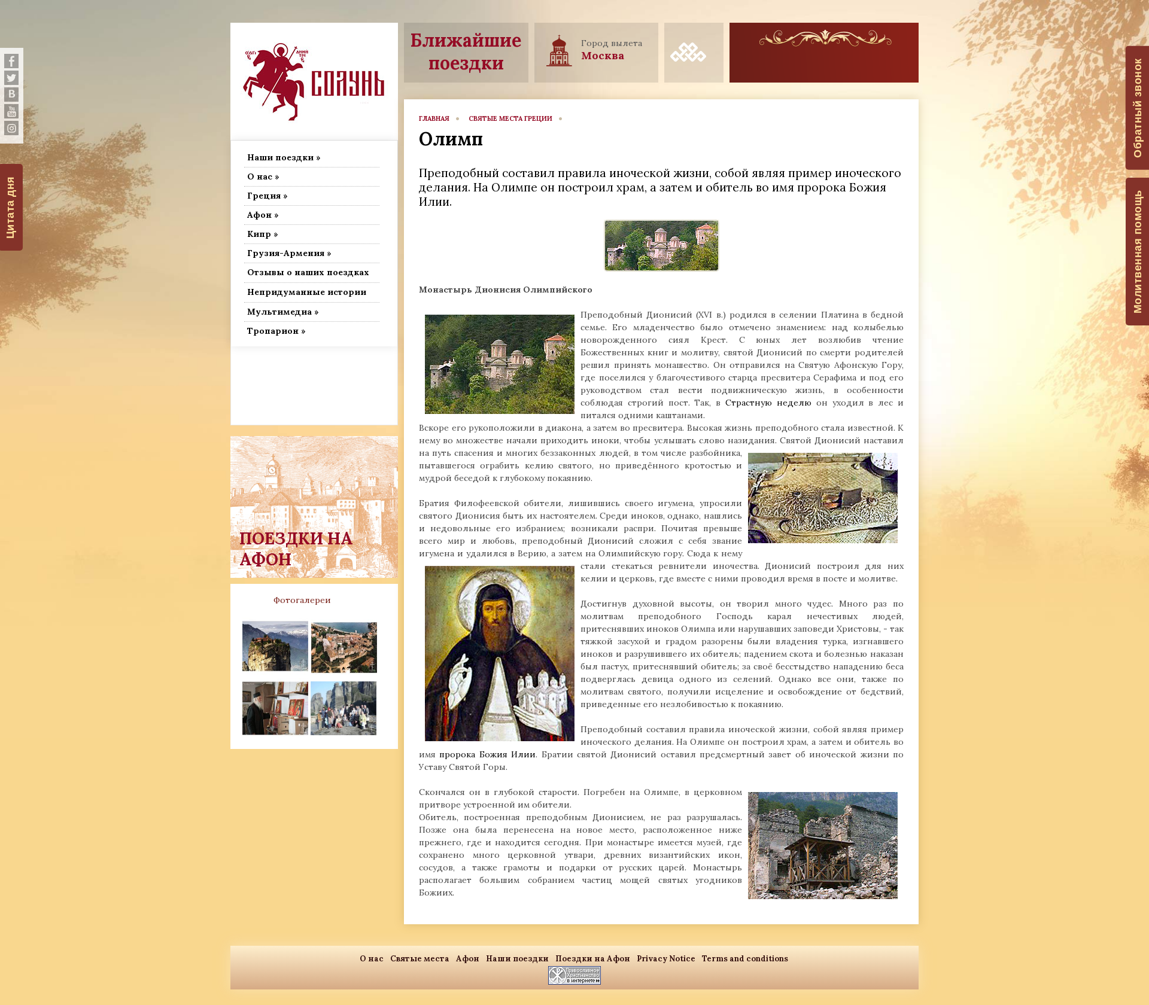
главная (434, 118)
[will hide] (11, 61)
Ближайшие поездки (466, 51)
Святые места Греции (510, 118)
